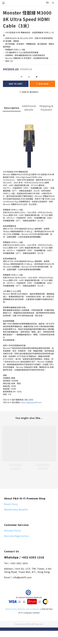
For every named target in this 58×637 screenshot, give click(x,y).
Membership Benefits (16, 509)
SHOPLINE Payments (34, 624)
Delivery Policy (12, 530)
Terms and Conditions (30, 609)
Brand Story (11, 504)
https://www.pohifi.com (31, 402)
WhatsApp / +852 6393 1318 (24, 557)
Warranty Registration (16, 536)
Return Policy (12, 609)
